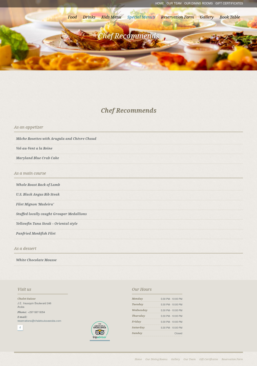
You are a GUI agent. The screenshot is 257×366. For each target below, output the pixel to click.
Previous (3, 38)
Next (253, 38)
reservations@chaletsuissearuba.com (39, 321)
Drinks (89, 17)
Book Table (230, 17)
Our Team (174, 3)
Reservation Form (177, 17)
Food (72, 17)
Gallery (207, 17)
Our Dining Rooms (198, 3)
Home (159, 3)
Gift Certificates (229, 3)
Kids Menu (111, 17)
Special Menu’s (141, 17)
